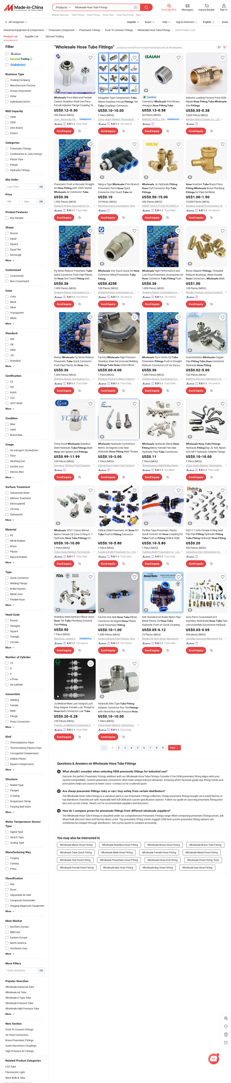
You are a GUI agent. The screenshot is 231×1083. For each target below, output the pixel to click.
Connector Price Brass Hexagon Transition (161, 103)
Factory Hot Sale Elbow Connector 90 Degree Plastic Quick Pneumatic (117, 621)
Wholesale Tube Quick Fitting (76, 852)
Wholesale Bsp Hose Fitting (158, 867)
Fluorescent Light (15, 1072)
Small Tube (108, 14)
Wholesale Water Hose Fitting (76, 844)
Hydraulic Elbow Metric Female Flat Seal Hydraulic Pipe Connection (160, 447)
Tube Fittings (77, 14)
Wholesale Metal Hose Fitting (202, 852)
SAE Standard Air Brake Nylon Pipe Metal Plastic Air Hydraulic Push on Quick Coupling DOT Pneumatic (161, 621)
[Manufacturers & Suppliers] (23, 7)
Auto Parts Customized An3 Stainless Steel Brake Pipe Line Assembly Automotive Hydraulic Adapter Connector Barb (206, 621)
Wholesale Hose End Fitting (162, 860)
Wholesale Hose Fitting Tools (203, 860)
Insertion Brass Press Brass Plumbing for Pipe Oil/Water (205, 188)
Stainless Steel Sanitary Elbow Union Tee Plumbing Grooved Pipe (74, 620)
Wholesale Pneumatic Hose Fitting (119, 860)
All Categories (16, 22)
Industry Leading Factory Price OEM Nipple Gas (206, 101)
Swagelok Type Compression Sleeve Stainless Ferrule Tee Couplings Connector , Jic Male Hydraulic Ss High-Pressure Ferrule (118, 102)
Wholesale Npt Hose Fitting (118, 867)
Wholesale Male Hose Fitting (117, 852)
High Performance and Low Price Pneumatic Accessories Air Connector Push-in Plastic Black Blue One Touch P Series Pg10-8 (162, 274)
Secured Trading (55, 36)
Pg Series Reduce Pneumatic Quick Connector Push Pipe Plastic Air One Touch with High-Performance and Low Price (73, 274)
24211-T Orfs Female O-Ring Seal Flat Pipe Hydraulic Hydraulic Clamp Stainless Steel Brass (206, 534)
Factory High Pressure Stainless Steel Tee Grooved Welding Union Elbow (118, 361)
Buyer (148, 22)
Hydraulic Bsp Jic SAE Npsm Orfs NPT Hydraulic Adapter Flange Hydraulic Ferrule (206, 448)
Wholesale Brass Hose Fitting (163, 844)
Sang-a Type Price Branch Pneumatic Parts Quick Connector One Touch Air (118, 188)
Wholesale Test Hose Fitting (75, 860)
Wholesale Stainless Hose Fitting (120, 844)
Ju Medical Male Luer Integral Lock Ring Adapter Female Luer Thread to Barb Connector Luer (74, 707)
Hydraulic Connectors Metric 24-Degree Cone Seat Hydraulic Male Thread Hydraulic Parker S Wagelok (118, 448)
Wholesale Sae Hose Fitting (197, 867)
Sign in (223, 9)
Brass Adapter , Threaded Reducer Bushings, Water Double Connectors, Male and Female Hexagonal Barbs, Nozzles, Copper (206, 274)
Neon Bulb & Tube (15, 1077)
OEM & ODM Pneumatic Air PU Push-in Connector (118, 532)
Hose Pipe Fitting (125, 14)
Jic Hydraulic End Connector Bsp (159, 188)
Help (164, 22)
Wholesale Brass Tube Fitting (205, 844)
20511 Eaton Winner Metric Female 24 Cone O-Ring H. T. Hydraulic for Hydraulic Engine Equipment (73, 534)
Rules (225, 22)
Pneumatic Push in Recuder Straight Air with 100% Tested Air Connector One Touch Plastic (74, 188)
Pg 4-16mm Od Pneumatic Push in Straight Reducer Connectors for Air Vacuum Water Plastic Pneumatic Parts (162, 361)
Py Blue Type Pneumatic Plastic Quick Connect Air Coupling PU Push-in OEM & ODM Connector (162, 534)
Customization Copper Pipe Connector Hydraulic (205, 361)
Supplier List (31, 36)
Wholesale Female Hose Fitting (159, 852)
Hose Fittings (93, 14)
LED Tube (10, 1066)
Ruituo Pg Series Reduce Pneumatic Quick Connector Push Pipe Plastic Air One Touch (74, 361)
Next (173, 747)
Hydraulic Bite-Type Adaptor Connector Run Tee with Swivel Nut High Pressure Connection (118, 707)
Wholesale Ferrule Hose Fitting (77, 867)
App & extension (185, 22)
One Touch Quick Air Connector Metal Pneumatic (119, 274)
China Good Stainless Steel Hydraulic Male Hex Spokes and (73, 447)
